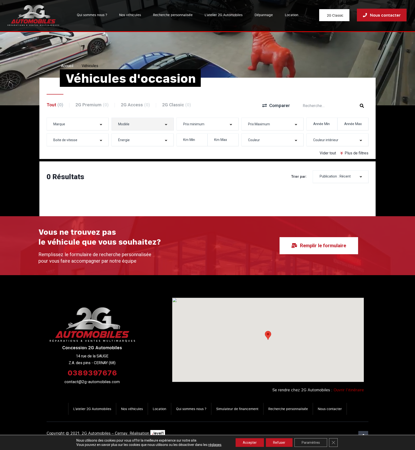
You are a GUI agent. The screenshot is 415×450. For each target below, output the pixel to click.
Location (291, 15)
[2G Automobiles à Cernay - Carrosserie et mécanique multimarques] (33, 15)
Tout (55, 105)
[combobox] (78, 124)
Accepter (250, 442)
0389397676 (92, 373)
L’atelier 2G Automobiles (224, 15)
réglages (214, 445)
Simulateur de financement (237, 408)
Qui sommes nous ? (92, 15)
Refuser (279, 442)
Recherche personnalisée (173, 15)
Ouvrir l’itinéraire (349, 390)
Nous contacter (330, 408)
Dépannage (264, 15)
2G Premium (92, 105)
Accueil (67, 65)
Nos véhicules (130, 15)
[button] (268, 335)
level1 (158, 433)
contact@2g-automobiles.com (92, 381)
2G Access (135, 105)
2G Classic (176, 105)
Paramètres (311, 442)
